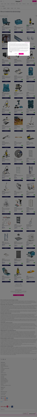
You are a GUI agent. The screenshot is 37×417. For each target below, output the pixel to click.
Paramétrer (16, 53)
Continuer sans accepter (27, 42)
